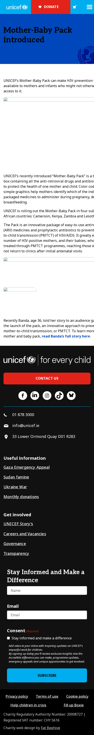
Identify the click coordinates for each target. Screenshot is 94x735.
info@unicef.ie (25, 425)
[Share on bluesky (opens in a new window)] (71, 395)
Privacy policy (17, 696)
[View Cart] (74, 6)
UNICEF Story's (18, 523)
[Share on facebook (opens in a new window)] (22, 395)
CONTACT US (47, 378)
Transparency (16, 553)
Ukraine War (15, 486)
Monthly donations (21, 496)
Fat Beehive (50, 727)
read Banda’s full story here (66, 336)
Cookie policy (77, 696)
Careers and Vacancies (24, 533)
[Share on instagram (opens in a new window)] (47, 395)
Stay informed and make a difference (42, 638)
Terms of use (47, 696)
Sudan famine (16, 477)
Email (13, 606)
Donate (51, 6)
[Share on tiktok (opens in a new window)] (59, 395)
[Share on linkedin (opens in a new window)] (34, 395)
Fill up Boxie (74, 705)
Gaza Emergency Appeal (26, 467)
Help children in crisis (28, 705)
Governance (14, 543)
